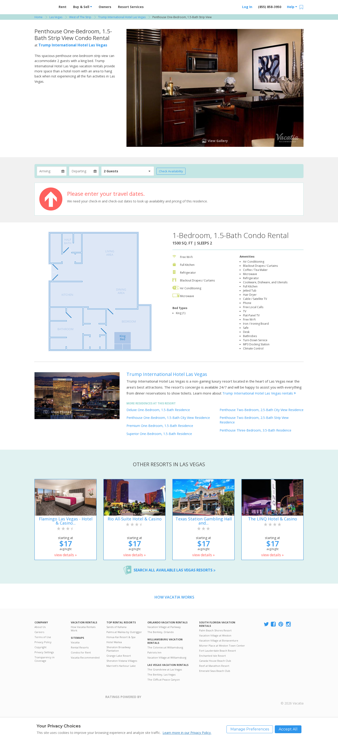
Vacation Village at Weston (215, 635)
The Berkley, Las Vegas (161, 674)
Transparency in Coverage (44, 659)
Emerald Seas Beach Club (214, 671)
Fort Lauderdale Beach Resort (217, 650)
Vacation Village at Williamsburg (166, 657)
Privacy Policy (43, 642)
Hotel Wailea (114, 642)
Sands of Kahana (116, 627)
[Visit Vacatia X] (266, 624)
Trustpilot (163, 699)
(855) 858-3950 (269, 7)
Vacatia (75, 642)
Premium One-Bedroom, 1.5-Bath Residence (159, 425)
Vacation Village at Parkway (164, 627)
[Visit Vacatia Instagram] (289, 624)
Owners (105, 7)
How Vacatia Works (174, 597)
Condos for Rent (81, 652)
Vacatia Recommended (85, 657)
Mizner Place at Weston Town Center (222, 645)
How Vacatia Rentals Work (83, 628)
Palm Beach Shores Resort (215, 630)
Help (291, 7)
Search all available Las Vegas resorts (173, 570)
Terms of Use (42, 637)
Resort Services (131, 7)
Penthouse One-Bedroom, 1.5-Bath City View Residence (168, 417)
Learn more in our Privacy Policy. (187, 732)
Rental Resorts (80, 647)
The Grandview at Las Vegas (164, 669)
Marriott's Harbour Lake (121, 665)
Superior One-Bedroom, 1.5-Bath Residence (159, 434)
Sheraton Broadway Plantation (118, 648)
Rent (62, 7)
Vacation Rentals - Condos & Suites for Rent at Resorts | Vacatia (43, 6)
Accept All (288, 729)
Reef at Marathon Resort (214, 665)
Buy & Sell (81, 7)
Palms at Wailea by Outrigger (124, 632)
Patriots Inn (154, 652)
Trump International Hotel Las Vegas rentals (258, 393)
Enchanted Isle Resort (212, 655)
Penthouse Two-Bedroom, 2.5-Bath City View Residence (262, 410)
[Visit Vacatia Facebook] (273, 624)
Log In (247, 7)
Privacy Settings (44, 652)
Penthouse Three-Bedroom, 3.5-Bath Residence (255, 430)
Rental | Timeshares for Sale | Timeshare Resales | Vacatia (292, 697)
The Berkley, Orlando (160, 632)
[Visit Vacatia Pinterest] (281, 624)
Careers (39, 632)
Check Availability (171, 171)
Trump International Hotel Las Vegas (72, 45)
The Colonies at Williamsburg (165, 647)
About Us (40, 627)
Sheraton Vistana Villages (121, 660)
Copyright (40, 647)
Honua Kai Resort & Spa (120, 637)
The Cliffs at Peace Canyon (163, 679)
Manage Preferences (249, 729)
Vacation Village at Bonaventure (218, 640)
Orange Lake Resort (118, 655)
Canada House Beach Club (215, 660)
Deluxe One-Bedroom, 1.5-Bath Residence (158, 410)
